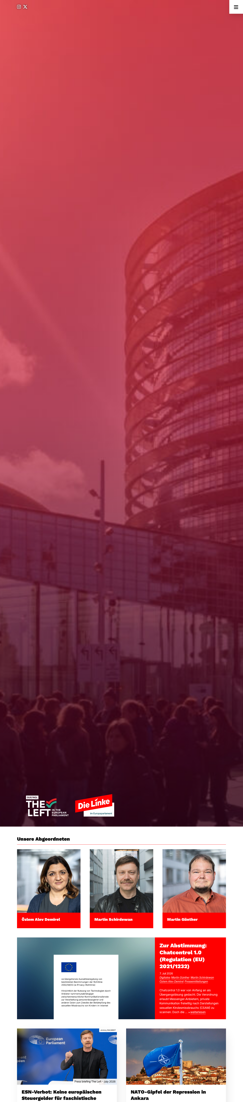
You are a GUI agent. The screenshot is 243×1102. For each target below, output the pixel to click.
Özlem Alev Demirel (41, 919)
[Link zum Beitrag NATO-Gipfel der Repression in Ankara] (176, 1056)
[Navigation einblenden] (236, 7)
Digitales (165, 977)
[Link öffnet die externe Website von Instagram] (19, 7)
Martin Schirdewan (113, 919)
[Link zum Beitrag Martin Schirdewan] (121, 880)
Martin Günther (182, 919)
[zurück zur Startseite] (70, 805)
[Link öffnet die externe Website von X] (25, 7)
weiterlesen (198, 1012)
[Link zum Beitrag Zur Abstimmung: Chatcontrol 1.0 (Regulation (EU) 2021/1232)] (86, 978)
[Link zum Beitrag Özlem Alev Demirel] (49, 880)
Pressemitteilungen (196, 981)
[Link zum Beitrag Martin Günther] (194, 880)
